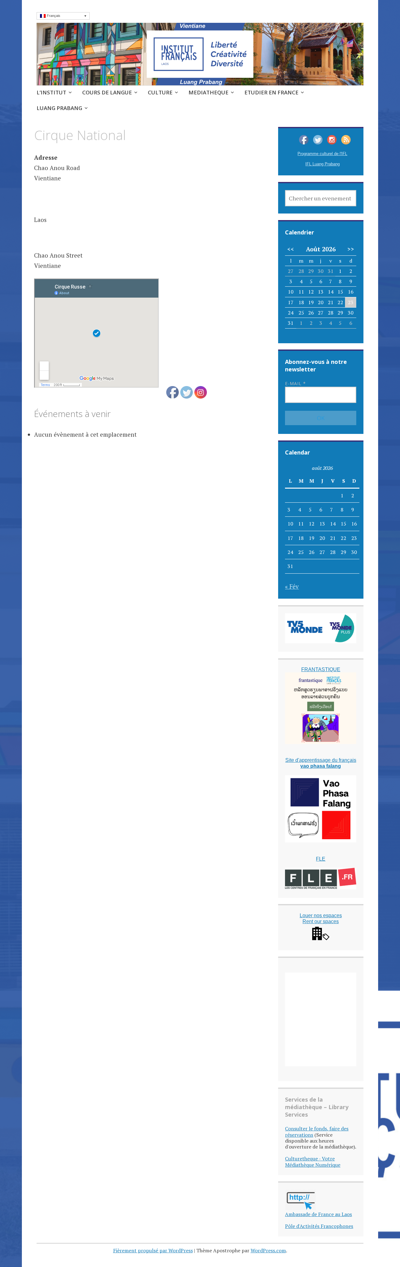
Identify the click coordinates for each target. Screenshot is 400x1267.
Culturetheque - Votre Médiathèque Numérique (312, 1161)
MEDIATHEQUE (208, 92)
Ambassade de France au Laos (318, 1214)
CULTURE (160, 92)
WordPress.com (268, 1250)
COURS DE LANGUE (107, 92)
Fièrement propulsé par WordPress (153, 1250)
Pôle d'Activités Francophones (319, 1226)
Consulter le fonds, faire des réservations (316, 1131)
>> (350, 249)
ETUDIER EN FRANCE (271, 92)
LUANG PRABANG (59, 108)
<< (290, 249)
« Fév (292, 586)
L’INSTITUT (51, 92)
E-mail (295, 383)
